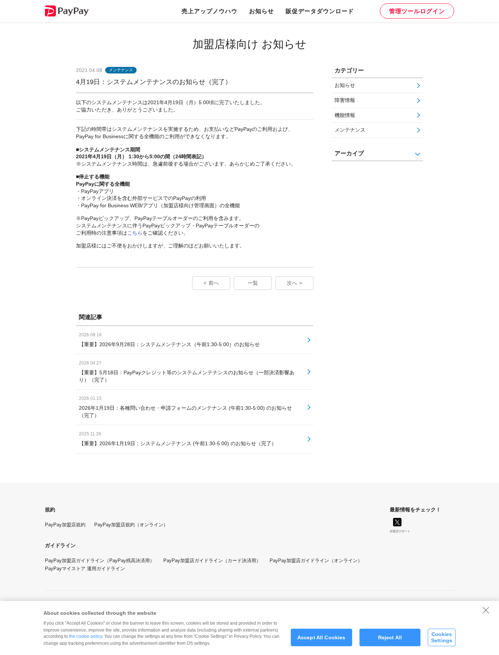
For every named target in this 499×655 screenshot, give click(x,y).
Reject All (390, 637)
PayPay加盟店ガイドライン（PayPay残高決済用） (100, 560)
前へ (214, 283)
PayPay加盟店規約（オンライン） (131, 524)
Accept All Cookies (321, 637)
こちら (134, 233)
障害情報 (345, 100)
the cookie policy (85, 636)
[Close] (485, 610)
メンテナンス (350, 130)
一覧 (253, 283)
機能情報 (345, 115)
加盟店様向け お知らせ (249, 44)
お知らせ (261, 11)
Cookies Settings (441, 637)
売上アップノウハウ (209, 11)
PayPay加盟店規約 (65, 524)
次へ (292, 283)
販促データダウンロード (320, 11)
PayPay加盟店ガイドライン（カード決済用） (212, 560)
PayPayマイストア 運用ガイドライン (85, 568)
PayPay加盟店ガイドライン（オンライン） (316, 560)
